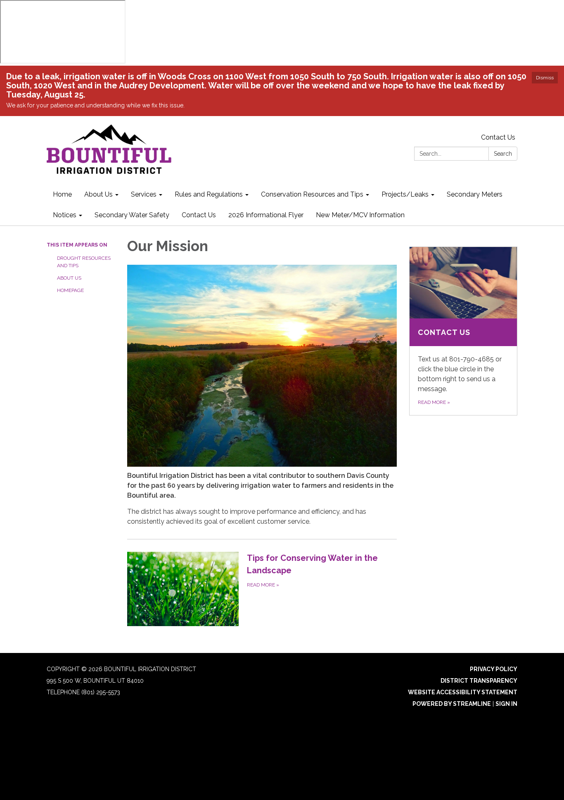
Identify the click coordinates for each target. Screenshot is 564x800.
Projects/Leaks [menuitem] (405, 194)
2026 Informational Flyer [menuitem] (265, 215)
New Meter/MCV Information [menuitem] (360, 215)
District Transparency (479, 680)
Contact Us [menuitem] (199, 215)
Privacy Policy (493, 669)
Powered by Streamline (451, 703)
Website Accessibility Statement (462, 692)
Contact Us (498, 137)
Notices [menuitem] (64, 215)
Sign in (506, 703)
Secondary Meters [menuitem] (474, 194)
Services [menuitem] (143, 194)
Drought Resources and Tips (84, 261)
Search (503, 153)
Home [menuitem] (62, 194)
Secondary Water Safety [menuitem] (132, 215)
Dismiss (545, 78)
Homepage (70, 290)
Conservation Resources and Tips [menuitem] (312, 194)
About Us (69, 278)
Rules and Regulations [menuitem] (209, 194)
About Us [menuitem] (98, 194)
